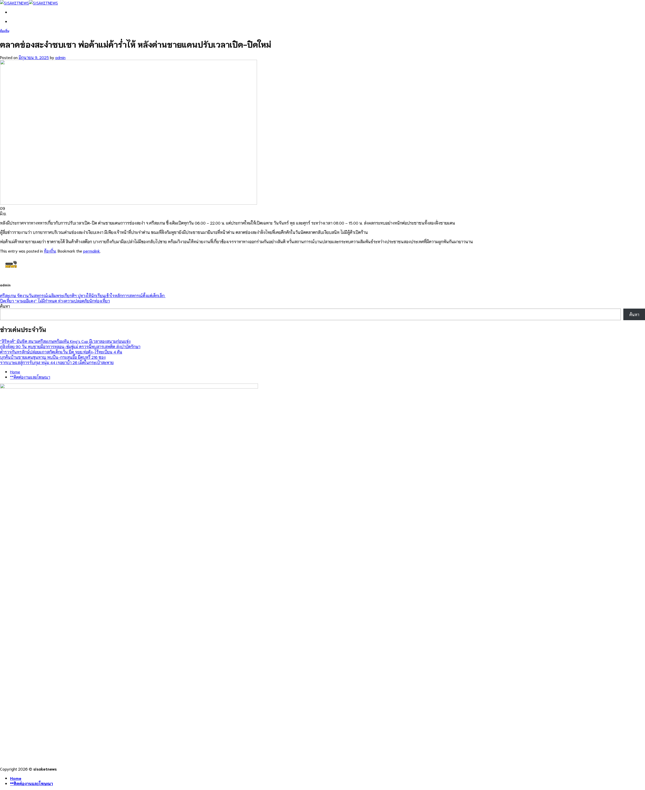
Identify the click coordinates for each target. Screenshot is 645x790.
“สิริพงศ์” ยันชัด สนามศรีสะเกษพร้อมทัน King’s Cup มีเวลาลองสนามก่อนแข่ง (65, 341)
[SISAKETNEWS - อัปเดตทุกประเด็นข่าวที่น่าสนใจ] (29, 2)
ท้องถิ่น (4, 31)
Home (15, 371)
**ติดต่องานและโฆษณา (30, 376)
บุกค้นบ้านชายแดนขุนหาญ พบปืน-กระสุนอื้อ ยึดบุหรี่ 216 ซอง (53, 357)
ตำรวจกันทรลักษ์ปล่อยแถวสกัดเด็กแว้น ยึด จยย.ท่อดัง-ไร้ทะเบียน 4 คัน (61, 351)
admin (60, 57)
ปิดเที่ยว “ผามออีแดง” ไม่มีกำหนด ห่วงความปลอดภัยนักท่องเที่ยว (55, 300)
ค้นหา (5, 306)
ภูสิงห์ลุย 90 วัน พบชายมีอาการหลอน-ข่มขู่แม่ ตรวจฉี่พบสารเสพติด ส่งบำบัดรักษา (70, 346)
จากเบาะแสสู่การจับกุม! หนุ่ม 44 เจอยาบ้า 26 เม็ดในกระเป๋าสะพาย (57, 362)
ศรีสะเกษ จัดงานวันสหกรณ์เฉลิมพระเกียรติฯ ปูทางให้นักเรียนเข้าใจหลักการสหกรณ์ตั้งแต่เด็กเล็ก (83, 295)
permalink (91, 250)
